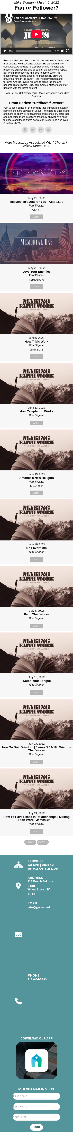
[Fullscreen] (68, 51)
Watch (36, 217)
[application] (36, 34)
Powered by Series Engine (36, 851)
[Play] (5, 51)
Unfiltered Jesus (28, 93)
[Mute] (62, 51)
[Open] (64, 11)
